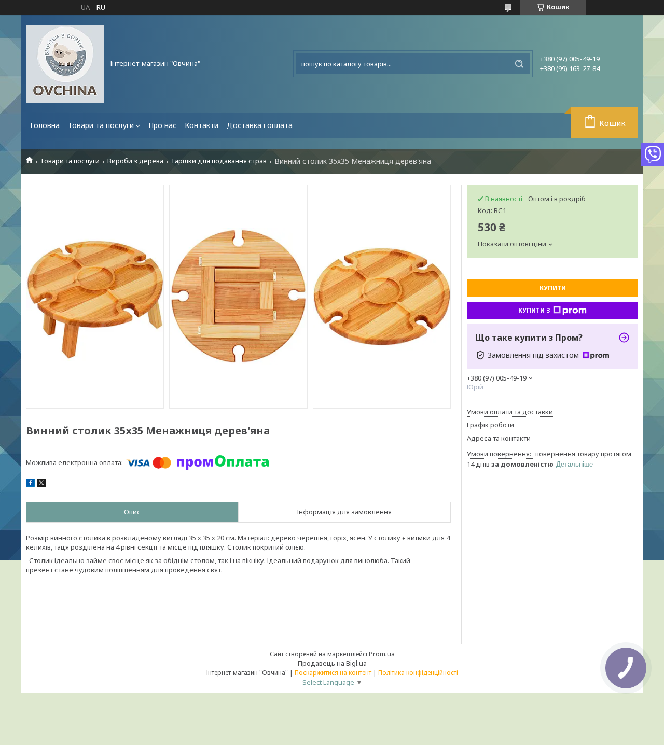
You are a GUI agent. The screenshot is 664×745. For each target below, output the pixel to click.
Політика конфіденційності (418, 672)
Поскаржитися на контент (333, 672)
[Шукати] (519, 63)
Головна (45, 125)
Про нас (162, 125)
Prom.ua (382, 653)
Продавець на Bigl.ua (332, 663)
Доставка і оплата (260, 125)
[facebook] (30, 484)
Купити (553, 288)
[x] (41, 484)
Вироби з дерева (135, 161)
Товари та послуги (101, 125)
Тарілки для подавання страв (219, 161)
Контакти (201, 125)
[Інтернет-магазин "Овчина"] (65, 64)
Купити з (534, 310)
